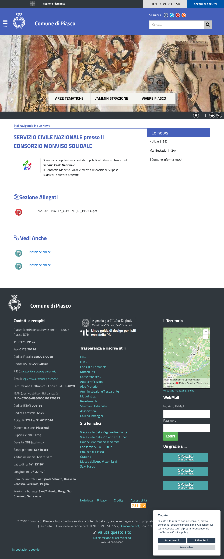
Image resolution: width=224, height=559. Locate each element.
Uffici (83, 357)
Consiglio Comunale (93, 367)
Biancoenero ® (129, 526)
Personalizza (187, 547)
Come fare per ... (91, 376)
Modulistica (88, 396)
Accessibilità (139, 500)
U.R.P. (84, 362)
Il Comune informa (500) (165, 159)
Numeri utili (88, 371)
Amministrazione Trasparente (99, 391)
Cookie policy (180, 532)
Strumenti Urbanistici (94, 406)
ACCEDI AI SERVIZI (205, 4)
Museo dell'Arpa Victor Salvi (98, 461)
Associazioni (88, 411)
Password (170, 420)
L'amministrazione (111, 98)
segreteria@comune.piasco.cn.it (40, 379)
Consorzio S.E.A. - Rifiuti (96, 446)
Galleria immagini (91, 416)
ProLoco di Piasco (92, 451)
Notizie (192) (158, 141)
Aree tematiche (69, 98)
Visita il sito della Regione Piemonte (103, 432)
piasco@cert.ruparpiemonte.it (39, 371)
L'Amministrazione (109, 115)
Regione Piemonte (54, 3)
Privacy (102, 500)
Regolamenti (88, 401)
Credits (118, 500)
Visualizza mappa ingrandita (178, 391)
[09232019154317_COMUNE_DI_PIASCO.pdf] (18, 211)
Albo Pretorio (89, 386)
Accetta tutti (172, 540)
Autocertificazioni (91, 381)
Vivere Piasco (154, 98)
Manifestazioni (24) (162, 150)
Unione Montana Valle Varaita (100, 442)
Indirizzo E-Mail (173, 406)
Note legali (87, 500)
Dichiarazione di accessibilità (112, 537)
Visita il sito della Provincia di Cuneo (104, 437)
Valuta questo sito (114, 532)
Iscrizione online (40, 252)
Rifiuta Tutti (201, 540)
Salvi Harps (87, 466)
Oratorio (85, 456)
